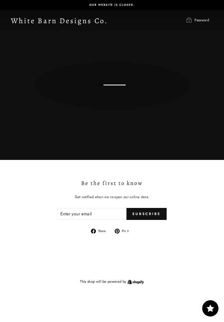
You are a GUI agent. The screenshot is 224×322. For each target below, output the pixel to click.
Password (201, 20)
